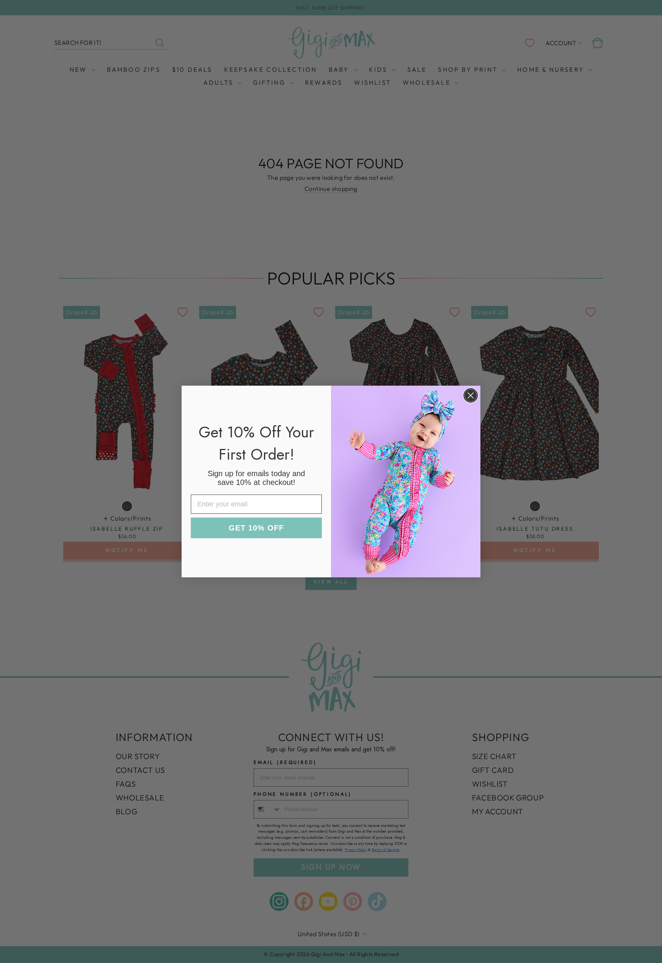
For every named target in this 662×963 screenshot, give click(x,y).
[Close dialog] (470, 395)
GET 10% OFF (256, 528)
